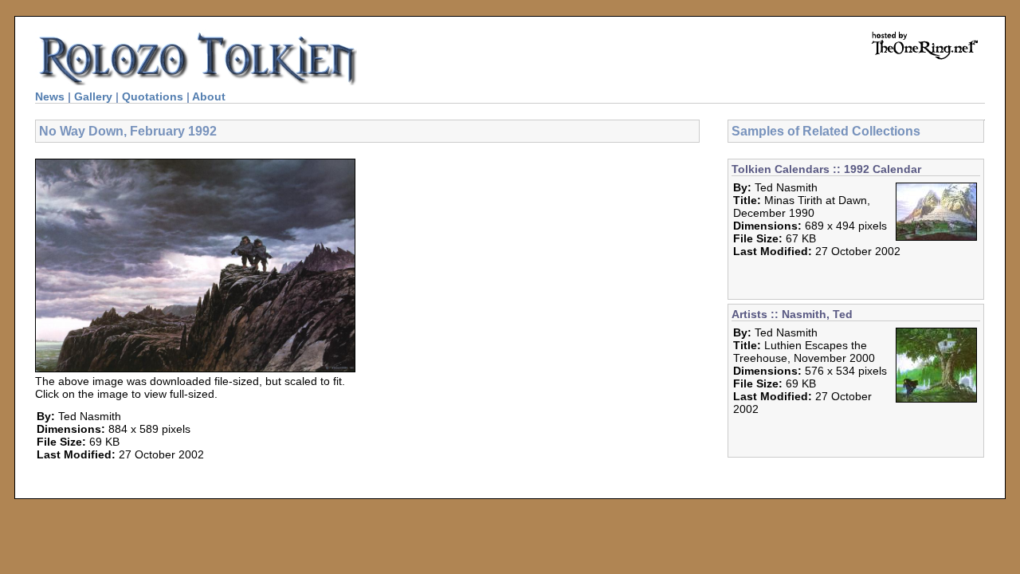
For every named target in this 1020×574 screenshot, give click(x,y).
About (209, 96)
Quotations (152, 96)
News (50, 96)
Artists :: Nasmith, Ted (792, 314)
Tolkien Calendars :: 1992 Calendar (826, 169)
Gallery (93, 96)
